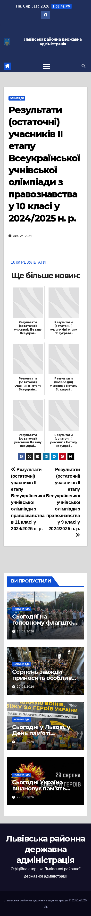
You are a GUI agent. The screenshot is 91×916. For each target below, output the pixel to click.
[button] (83, 66)
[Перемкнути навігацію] (46, 66)
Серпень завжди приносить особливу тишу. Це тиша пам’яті (45, 677)
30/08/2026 (25, 631)
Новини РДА (22, 609)
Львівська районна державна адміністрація (53, 41)
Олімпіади (17, 98)
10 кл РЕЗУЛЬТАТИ (28, 262)
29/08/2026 (25, 686)
